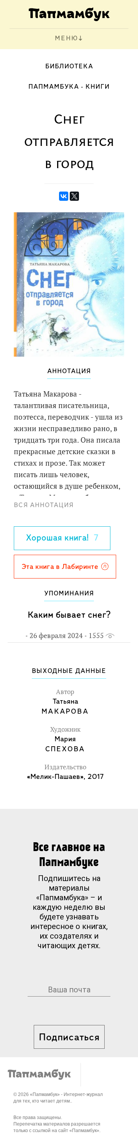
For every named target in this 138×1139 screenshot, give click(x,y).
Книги (97, 87)
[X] (74, 196)
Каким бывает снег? (69, 615)
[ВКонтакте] (63, 196)
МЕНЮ (66, 38)
